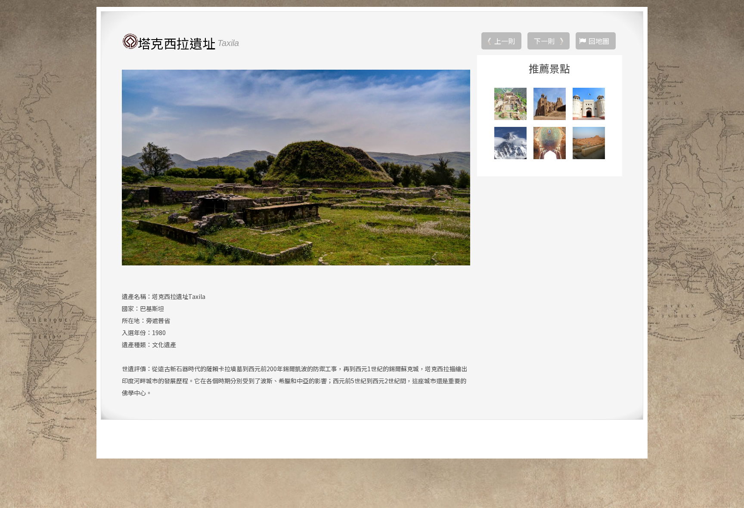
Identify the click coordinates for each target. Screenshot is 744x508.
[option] (296, 167)
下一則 (544, 41)
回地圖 (599, 41)
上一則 (504, 41)
